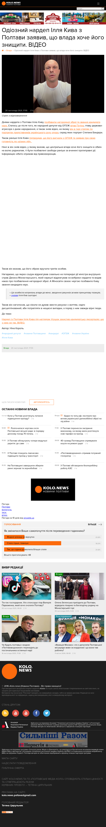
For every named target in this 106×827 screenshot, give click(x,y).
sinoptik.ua (29, 518)
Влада (6, 348)
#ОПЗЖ (65, 333)
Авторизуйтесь (42, 402)
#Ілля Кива (7, 337)
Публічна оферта (13, 768)
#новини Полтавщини (35, 333)
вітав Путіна (77, 125)
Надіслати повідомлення (19, 763)
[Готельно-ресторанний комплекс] (53, 18)
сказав (14, 295)
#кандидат (53, 333)
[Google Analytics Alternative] (7, 812)
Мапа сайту (10, 758)
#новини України (80, 333)
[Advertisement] (53, 176)
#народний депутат (11, 333)
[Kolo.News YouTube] (53, 490)
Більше (92, 524)
